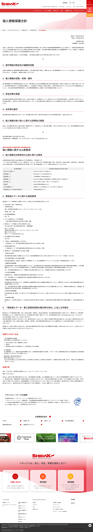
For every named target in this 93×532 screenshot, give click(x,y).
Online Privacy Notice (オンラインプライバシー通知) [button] (12, 530)
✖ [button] (90, 525)
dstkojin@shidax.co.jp (41, 138)
